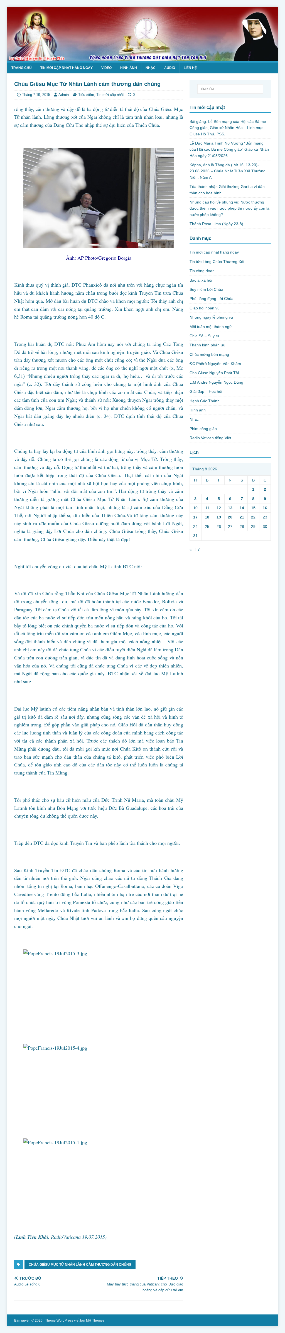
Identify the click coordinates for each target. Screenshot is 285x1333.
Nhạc (151, 68)
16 (265, 508)
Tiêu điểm (86, 95)
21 (242, 517)
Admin (63, 95)
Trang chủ (21, 68)
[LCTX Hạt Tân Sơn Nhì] (142, 58)
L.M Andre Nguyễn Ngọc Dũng (216, 382)
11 (207, 508)
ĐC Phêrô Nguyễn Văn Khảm (215, 363)
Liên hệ (190, 68)
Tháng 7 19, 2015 (36, 95)
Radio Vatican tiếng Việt (210, 438)
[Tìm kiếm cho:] (230, 89)
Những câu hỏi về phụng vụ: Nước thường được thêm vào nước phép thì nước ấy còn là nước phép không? (229, 208)
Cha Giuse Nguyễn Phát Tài (214, 373)
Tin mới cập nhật (110, 95)
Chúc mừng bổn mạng (209, 354)
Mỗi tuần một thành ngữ (211, 326)
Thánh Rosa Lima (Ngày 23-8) (216, 224)
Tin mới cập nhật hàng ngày (66, 68)
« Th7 (195, 549)
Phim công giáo (203, 428)
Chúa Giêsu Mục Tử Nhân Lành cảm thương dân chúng (80, 1265)
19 (219, 517)
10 (195, 508)
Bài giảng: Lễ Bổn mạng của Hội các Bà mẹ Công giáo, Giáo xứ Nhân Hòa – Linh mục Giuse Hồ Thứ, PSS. (228, 127)
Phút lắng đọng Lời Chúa (212, 298)
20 (230, 517)
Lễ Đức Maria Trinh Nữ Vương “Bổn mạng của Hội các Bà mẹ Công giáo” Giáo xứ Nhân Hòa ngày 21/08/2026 (229, 149)
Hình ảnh (128, 68)
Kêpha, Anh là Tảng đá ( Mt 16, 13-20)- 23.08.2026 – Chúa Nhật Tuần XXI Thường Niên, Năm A (228, 171)
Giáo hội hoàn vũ (205, 308)
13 (230, 508)
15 (253, 508)
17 (195, 517)
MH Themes (95, 1320)
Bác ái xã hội (201, 280)
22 (253, 517)
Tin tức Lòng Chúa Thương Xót (217, 261)
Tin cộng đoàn (202, 271)
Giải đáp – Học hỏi (206, 391)
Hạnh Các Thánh (205, 401)
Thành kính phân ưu (207, 345)
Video (106, 68)
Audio (169, 68)
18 (207, 517)
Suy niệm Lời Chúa (206, 289)
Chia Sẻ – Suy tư (204, 336)
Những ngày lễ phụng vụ (211, 317)
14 (242, 508)
